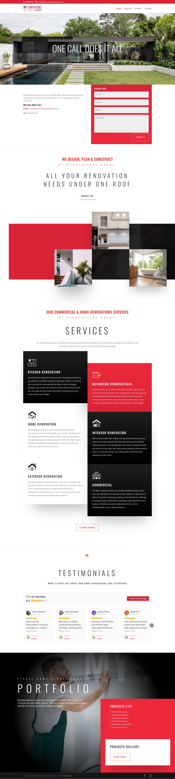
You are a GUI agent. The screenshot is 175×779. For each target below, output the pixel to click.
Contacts (148, 9)
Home (118, 9)
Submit (140, 137)
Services (138, 9)
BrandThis (67, 776)
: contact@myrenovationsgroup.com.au (41, 108)
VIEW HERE (120, 756)
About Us (128, 9)
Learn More (87, 527)
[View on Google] (28, 612)
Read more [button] (31, 630)
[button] (23, 625)
